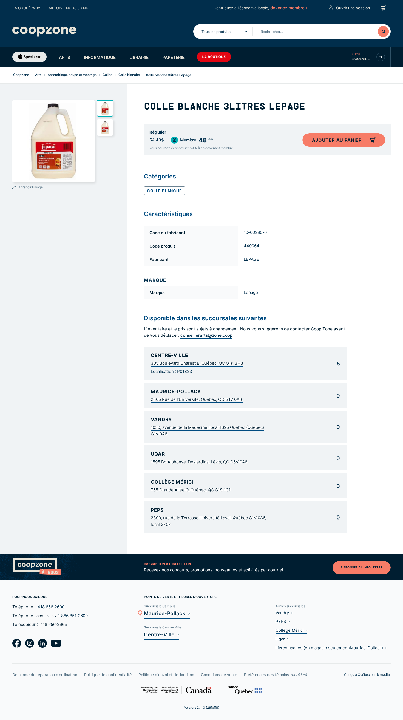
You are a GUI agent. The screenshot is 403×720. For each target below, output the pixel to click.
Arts (64, 57)
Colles (107, 74)
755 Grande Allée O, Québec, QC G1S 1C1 (191, 490)
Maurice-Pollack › (167, 613)
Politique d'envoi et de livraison (166, 674)
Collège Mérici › (291, 630)
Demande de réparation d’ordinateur (44, 674)
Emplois (54, 7)
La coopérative (27, 7)
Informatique (100, 57)
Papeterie (173, 57)
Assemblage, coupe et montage (72, 74)
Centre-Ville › (161, 634)
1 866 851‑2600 (73, 616)
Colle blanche (129, 74)
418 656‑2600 (51, 607)
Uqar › (282, 639)
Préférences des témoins (275, 674)
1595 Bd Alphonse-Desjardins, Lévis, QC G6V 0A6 (199, 462)
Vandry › (284, 613)
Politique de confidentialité (108, 674)
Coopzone (21, 74)
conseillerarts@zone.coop (206, 335)
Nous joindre (79, 7)
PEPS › (283, 621)
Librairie (139, 57)
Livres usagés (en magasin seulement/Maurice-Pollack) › (331, 648)
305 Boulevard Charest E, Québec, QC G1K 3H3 (197, 363)
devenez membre (287, 8)
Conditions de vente (219, 674)
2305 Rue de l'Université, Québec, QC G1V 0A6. (197, 399)
